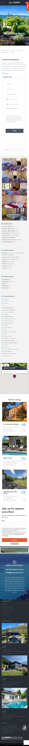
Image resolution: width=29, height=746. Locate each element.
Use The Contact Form (14, 569)
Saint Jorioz (9, 496)
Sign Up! (14, 540)
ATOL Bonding (7, 614)
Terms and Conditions (8, 609)
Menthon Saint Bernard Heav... (11, 682)
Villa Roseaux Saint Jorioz (10, 492)
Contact (27, 6)
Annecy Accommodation (9, 38)
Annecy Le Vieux (10, 461)
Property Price (8, 224)
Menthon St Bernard (11, 259)
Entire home (6, 50)
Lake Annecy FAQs (8, 606)
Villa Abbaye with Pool (9, 714)
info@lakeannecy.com (14, 572)
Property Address (9, 250)
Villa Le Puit (7, 458)
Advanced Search (20, 744)
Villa (12, 50)
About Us (5, 604)
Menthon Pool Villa (9, 368)
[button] (14, 376)
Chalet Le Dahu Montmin (9, 649)
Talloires (19, 651)
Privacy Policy (6, 611)
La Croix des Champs (11, 424)
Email (3, 520)
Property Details (8, 276)
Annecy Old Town (20, 461)
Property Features (9, 296)
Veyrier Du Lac (10, 427)
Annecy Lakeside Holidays (9, 744)
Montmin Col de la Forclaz (9, 651)
